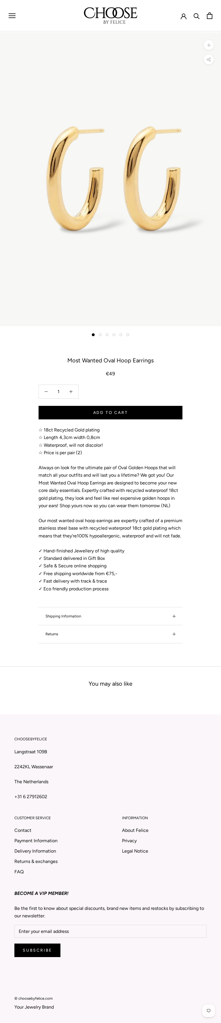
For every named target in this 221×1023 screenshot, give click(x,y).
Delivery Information (35, 851)
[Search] (197, 16)
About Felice (135, 830)
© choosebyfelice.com (33, 998)
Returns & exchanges (36, 861)
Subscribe (37, 950)
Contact (22, 830)
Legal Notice (135, 851)
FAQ (19, 871)
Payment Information (36, 840)
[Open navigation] (12, 15)
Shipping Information (63, 616)
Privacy (129, 840)
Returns (51, 634)
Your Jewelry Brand (34, 1007)
